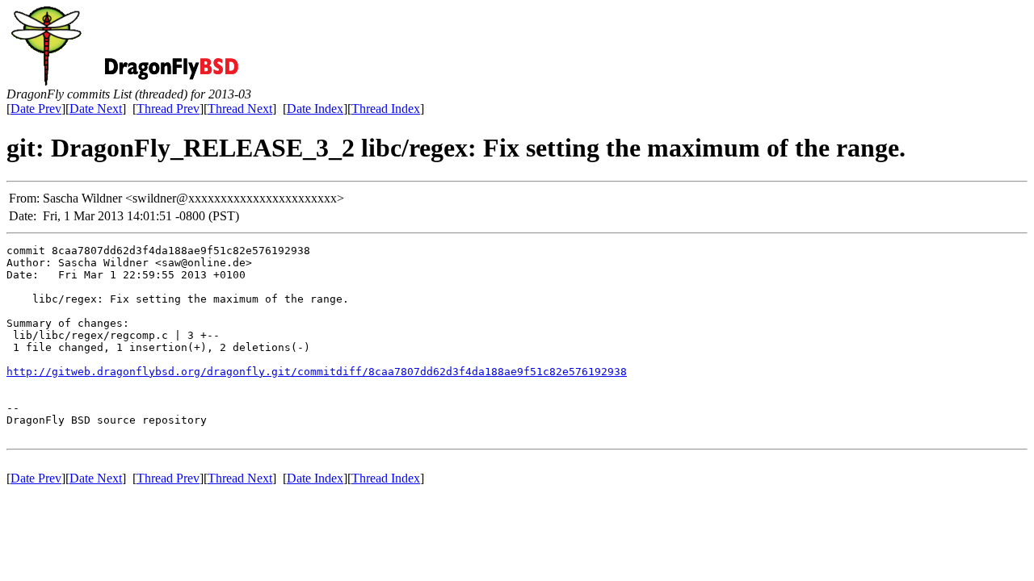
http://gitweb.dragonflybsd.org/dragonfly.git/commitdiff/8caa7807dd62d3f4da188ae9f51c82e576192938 (316, 372)
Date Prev (36, 108)
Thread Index (385, 108)
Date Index (315, 108)
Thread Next (240, 108)
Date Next (95, 108)
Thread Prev (168, 108)
